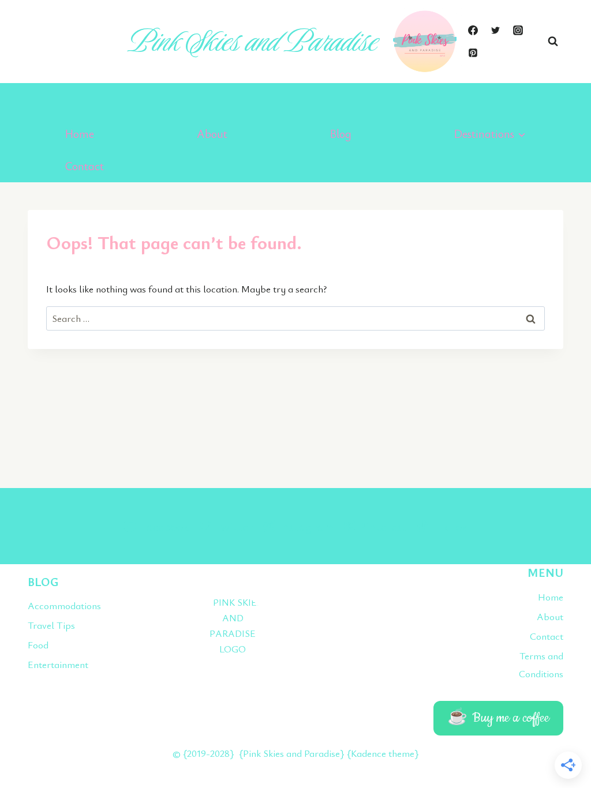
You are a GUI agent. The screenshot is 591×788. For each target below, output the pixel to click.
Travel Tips (51, 625)
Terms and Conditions (541, 664)
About (212, 133)
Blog (340, 133)
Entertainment (58, 664)
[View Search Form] (553, 41)
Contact (84, 166)
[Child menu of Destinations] (490, 134)
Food (38, 644)
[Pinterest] (472, 53)
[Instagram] (518, 30)
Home (79, 133)
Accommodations (64, 605)
